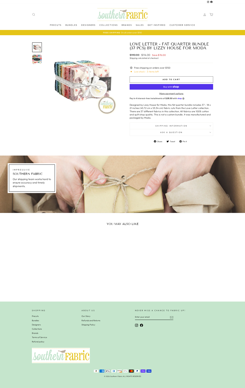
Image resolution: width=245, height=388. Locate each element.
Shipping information (171, 126)
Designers (88, 25)
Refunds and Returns (91, 320)
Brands (127, 25)
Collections (108, 25)
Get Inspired (157, 25)
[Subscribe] (171, 317)
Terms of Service (39, 337)
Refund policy (38, 341)
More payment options (171, 93)
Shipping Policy (88, 324)
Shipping (133, 58)
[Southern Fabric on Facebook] (141, 325)
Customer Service (182, 25)
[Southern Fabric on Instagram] (136, 325)
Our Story (86, 316)
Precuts (56, 25)
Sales (140, 25)
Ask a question (171, 132)
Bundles (71, 25)
